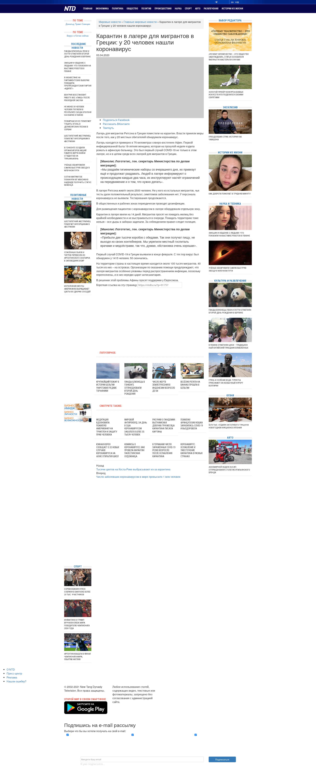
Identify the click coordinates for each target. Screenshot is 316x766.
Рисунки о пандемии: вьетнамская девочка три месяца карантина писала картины (163, 425)
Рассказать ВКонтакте (116, 124)
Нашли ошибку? (16, 681)
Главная (87, 8)
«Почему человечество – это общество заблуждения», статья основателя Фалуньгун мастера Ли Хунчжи (229, 57)
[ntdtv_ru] (65, 557)
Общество (132, 8)
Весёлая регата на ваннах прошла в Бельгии (190, 384)
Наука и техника (230, 203)
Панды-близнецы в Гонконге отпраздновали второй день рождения (134, 387)
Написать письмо (123, 706)
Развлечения (211, 8)
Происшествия (163, 8)
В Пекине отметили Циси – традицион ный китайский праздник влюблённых (228, 346)
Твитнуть (108, 128)
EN (232, 2)
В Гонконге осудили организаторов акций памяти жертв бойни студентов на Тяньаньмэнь (75, 153)
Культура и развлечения (230, 280)
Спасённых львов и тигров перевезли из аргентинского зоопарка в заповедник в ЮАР (77, 256)
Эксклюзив (230, 107)
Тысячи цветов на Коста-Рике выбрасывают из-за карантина (133, 469)
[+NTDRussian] (65, 547)
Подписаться (222, 759)
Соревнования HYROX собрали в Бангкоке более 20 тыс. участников (77, 592)
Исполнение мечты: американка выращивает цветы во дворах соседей (77, 289)
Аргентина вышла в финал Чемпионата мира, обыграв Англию (77, 657)
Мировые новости (110, 22)
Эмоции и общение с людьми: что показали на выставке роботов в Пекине (77, 67)
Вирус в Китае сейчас (78, 35)
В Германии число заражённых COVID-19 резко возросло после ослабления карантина (163, 450)
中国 (237, 2)
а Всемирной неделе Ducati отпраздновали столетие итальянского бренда (229, 470)
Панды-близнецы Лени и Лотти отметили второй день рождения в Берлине (77, 54)
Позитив (146, 8)
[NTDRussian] (65, 532)
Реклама (12, 677)
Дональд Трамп (73, 24)
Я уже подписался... (92, 764)
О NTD (11, 669)
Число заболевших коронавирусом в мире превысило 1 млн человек (138, 477)
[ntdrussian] (65, 552)
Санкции (86, 24)
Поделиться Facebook (116, 120)
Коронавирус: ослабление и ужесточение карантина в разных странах (192, 450)
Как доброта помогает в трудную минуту (229, 193)
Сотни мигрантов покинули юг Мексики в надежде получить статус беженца (77, 180)
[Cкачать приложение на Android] (85, 712)
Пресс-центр (14, 673)
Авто (197, 8)
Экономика (102, 8)
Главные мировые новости (140, 22)
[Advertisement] (129, 317)
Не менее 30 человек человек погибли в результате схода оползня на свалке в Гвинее (77, 110)
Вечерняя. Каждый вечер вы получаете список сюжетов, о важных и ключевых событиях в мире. (94, 738)
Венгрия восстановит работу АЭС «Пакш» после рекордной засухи (77, 98)
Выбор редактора (230, 20)
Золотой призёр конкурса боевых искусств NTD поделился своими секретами (226, 95)
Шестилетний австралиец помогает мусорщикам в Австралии (77, 138)
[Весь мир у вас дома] (65, 537)
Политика (117, 8)
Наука (178, 8)
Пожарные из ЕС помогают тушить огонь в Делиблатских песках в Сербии (77, 125)
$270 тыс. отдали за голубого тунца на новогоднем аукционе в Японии (229, 426)
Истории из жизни (232, 8)
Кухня (230, 395)
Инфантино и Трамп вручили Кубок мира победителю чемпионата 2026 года (77, 624)
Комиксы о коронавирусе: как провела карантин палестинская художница (134, 450)
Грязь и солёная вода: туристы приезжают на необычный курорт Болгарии (226, 383)
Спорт (188, 8)
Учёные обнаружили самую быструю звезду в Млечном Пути (77, 168)
